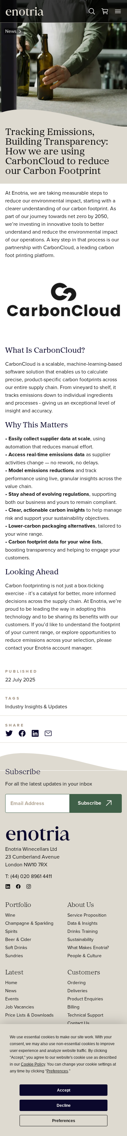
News (11, 31)
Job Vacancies (19, 1007)
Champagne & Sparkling (29, 923)
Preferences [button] (57, 1071)
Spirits (11, 931)
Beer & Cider (18, 939)
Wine (10, 915)
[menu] (118, 11)
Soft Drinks (16, 947)
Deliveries (77, 990)
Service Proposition (86, 915)
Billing (73, 1007)
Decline (64, 1105)
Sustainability (80, 939)
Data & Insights (82, 923)
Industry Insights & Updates (36, 706)
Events (12, 999)
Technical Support (85, 1015)
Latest (14, 972)
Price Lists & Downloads (29, 1015)
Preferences (63, 1120)
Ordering (76, 982)
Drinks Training (82, 931)
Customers (83, 972)
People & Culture (84, 955)
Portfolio (18, 904)
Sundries (14, 955)
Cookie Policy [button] (33, 1064)
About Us (80, 904)
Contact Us (78, 1023)
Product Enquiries (85, 999)
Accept (63, 1090)
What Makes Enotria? (88, 947)
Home (11, 982)
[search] (92, 11)
